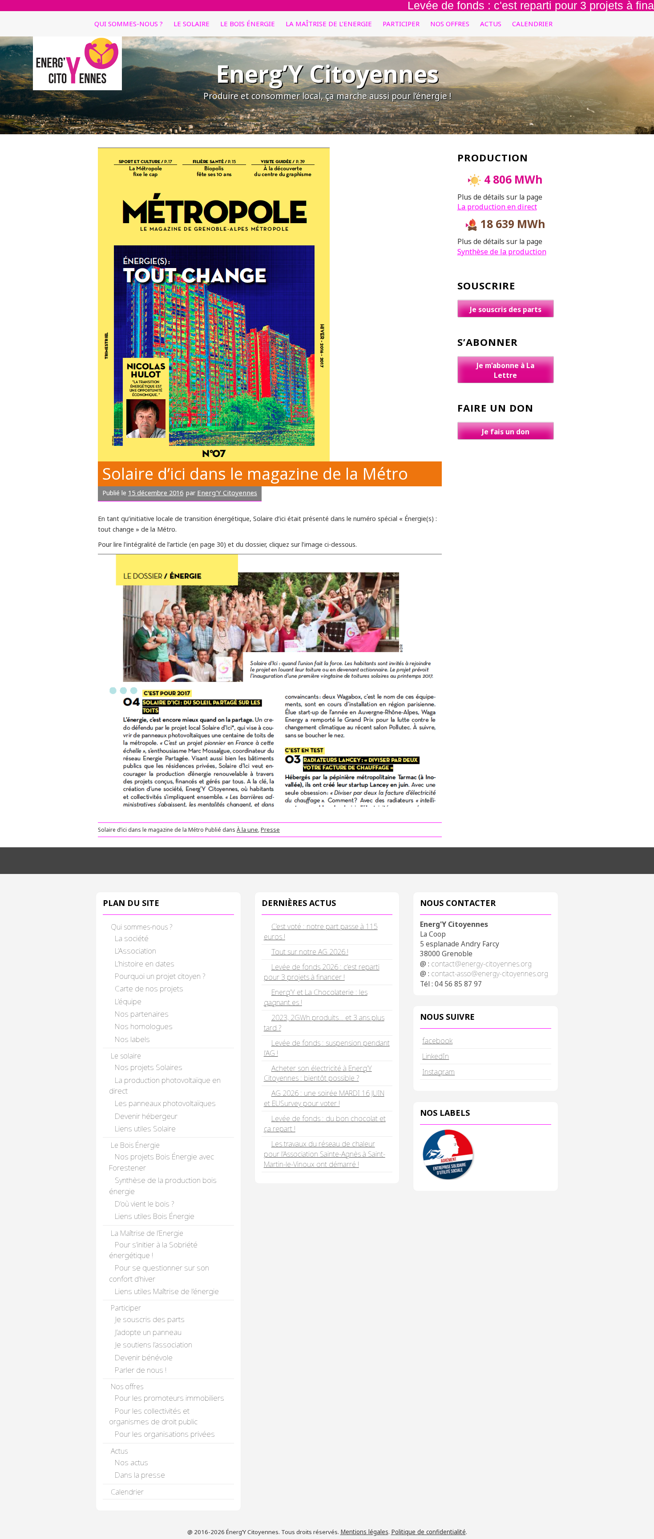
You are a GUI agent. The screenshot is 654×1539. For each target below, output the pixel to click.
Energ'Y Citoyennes (227, 492)
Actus (490, 23)
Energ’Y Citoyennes (327, 73)
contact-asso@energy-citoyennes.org (489, 973)
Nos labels (132, 1039)
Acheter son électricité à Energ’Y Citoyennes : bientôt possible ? (318, 1073)
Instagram (438, 1071)
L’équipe (128, 1001)
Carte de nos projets (149, 988)
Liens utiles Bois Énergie (154, 1216)
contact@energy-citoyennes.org (481, 964)
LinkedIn (435, 1056)
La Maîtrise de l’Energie (329, 23)
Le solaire (192, 23)
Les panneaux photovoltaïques (165, 1103)
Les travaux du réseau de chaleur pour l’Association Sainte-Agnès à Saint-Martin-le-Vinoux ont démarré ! (324, 1154)
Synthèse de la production (501, 251)
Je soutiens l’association (153, 1344)
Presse (270, 830)
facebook (437, 1040)
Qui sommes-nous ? (128, 23)
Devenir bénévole (144, 1357)
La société (132, 938)
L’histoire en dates (144, 963)
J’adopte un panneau (148, 1332)
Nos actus (131, 1462)
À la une (247, 830)
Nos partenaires (142, 1014)
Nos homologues (144, 1026)
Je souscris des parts (505, 309)
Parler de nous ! (140, 1370)
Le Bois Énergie (247, 23)
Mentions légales (364, 1532)
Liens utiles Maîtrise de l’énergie (167, 1291)
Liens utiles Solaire (145, 1128)
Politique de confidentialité (428, 1532)
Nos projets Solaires (148, 1067)
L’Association (135, 951)
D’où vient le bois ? (144, 1203)
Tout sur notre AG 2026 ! (309, 952)
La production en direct (497, 207)
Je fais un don (505, 432)
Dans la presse (140, 1475)
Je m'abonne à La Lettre (505, 370)
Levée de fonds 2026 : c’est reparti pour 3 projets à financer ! (321, 972)
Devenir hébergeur (146, 1116)
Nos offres (449, 23)
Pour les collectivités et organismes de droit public (153, 1416)
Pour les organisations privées (165, 1434)
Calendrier (532, 23)
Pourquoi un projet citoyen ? (160, 976)
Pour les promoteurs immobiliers (169, 1398)
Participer (401, 23)
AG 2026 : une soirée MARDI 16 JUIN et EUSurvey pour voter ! (324, 1098)
